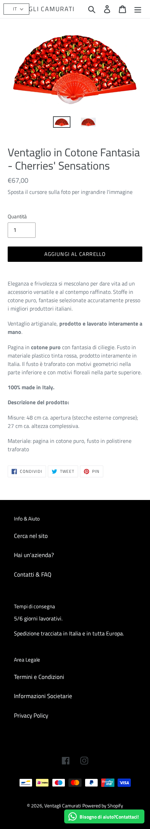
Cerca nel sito (31, 535)
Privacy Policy (31, 715)
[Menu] (137, 9)
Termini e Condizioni (39, 676)
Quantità (17, 216)
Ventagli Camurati (41, 9)
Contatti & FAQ (32, 574)
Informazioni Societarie (43, 696)
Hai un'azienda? (34, 555)
